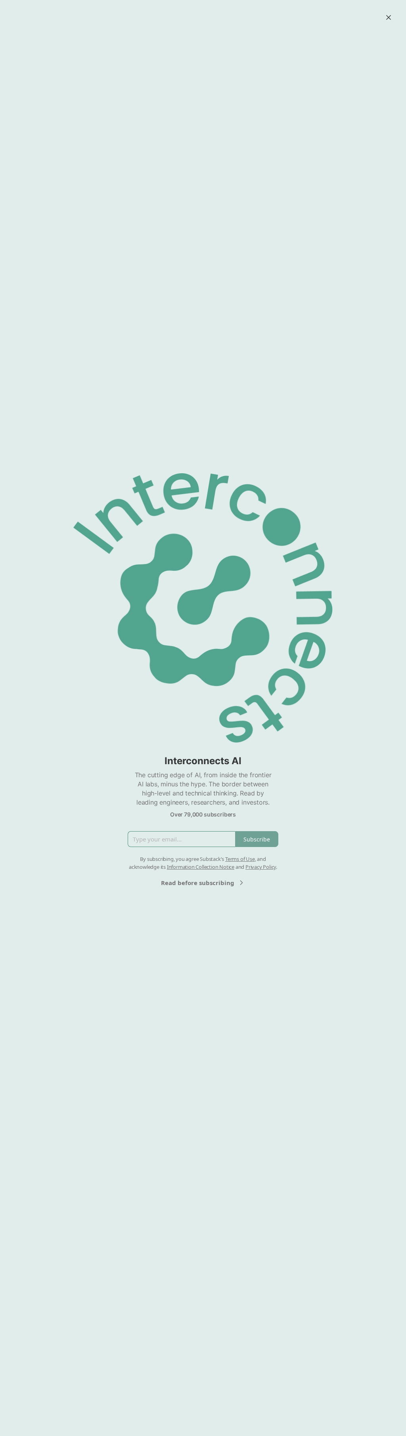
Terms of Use (240, 858)
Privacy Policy (260, 866)
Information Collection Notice (200, 866)
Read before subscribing (197, 883)
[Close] (388, 17)
